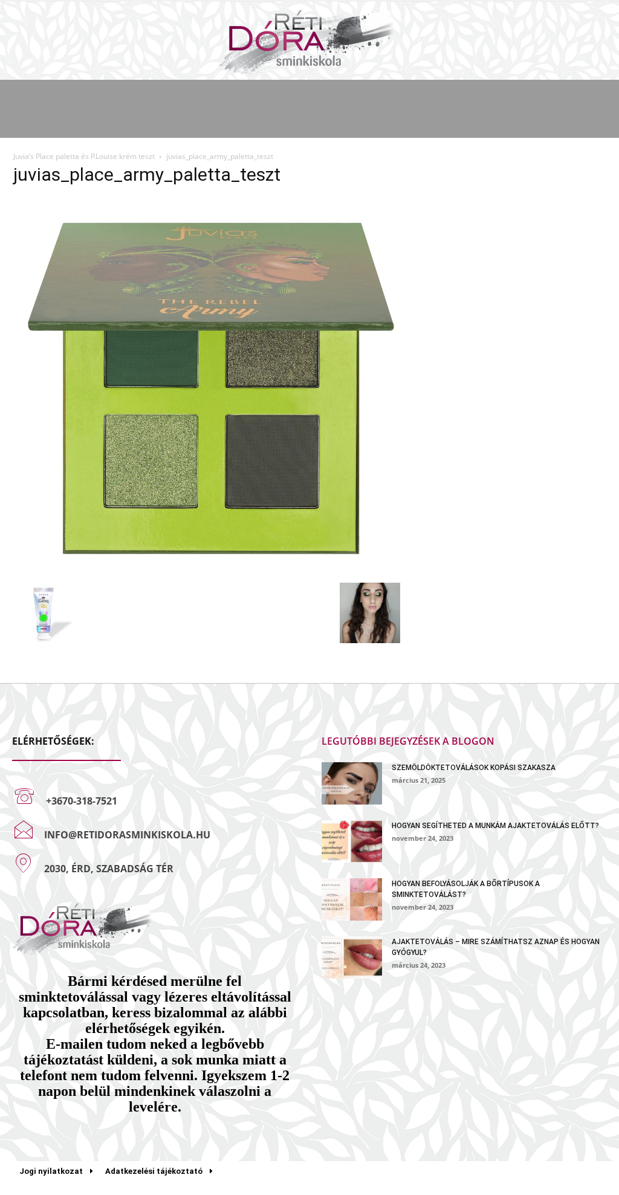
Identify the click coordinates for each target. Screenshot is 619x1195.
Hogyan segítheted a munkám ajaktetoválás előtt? (495, 825)
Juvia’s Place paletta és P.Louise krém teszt (84, 156)
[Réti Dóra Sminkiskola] (309, 41)
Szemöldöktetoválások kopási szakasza (474, 767)
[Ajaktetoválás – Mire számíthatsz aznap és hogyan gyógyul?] (352, 957)
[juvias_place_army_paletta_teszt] (206, 570)
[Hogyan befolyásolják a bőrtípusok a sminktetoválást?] (352, 899)
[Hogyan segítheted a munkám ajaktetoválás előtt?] (352, 841)
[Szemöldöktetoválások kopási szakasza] (352, 783)
